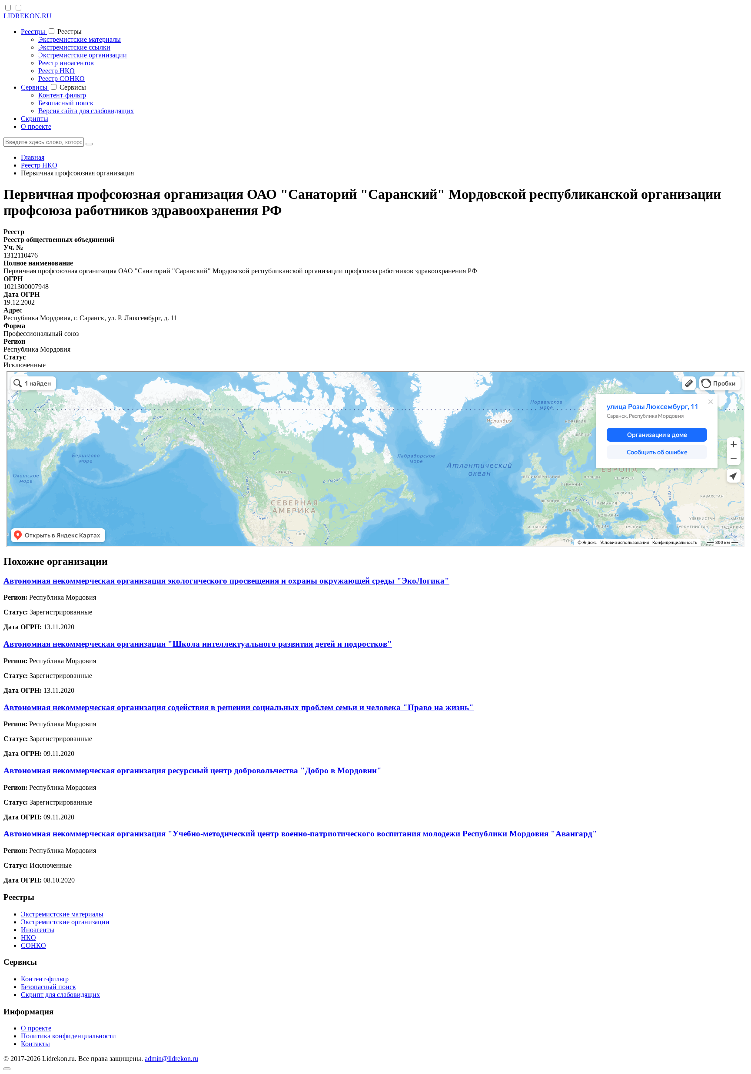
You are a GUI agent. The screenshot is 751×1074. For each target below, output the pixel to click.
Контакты (35, 1043)
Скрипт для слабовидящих (60, 994)
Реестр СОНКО (61, 78)
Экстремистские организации (82, 55)
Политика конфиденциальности (68, 1036)
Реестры (34, 31)
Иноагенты (37, 929)
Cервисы (35, 87)
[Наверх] (6, 1068)
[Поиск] (89, 144)
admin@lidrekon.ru (171, 1058)
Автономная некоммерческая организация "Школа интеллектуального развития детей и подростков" (197, 643)
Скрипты (34, 118)
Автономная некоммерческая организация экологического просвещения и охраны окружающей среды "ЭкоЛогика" (226, 580)
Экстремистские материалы (79, 39)
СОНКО (33, 945)
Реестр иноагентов (66, 63)
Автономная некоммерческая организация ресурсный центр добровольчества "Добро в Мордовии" (192, 770)
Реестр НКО (56, 70)
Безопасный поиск (65, 103)
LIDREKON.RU (27, 16)
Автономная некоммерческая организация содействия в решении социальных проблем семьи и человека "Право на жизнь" (238, 707)
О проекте (36, 126)
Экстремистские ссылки (74, 47)
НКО (28, 937)
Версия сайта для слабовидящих (86, 110)
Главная (32, 157)
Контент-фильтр (62, 95)
